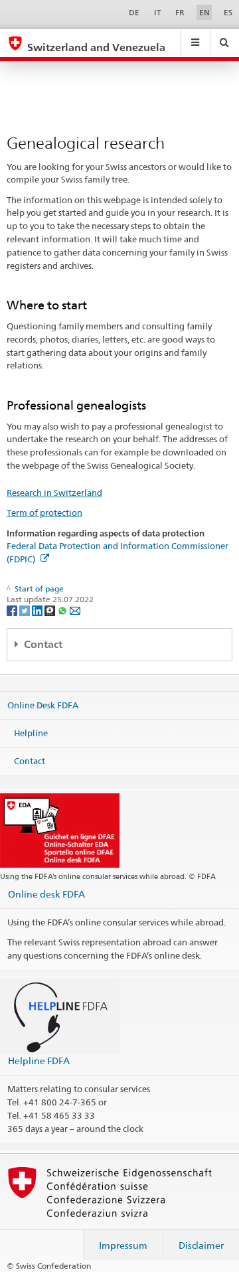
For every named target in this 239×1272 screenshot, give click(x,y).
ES (228, 12)
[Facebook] (13, 610)
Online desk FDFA (46, 894)
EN (204, 12)
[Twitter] (25, 610)
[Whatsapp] (63, 610)
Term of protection (44, 512)
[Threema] (50, 610)
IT (157, 12)
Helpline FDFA (39, 1060)
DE (134, 12)
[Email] (75, 610)
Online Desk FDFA (42, 705)
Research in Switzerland (54, 492)
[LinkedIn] (38, 610)
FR (180, 12)
